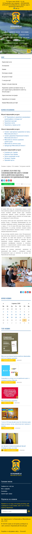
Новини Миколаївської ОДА (10, 103)
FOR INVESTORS (24, 46)
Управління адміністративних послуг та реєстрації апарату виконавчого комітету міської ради (14, 90)
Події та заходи (7, 403)
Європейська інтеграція (8, 99)
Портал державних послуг (12, 156)
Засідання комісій (25, 166)
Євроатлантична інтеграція (10, 95)
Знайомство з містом (14, 32)
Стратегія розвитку (24, 43)
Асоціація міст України (11, 152)
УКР (16, 8)
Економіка (15, 35)
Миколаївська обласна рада (13, 143)
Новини (4, 69)
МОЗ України (26, 37)
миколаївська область (16, 27)
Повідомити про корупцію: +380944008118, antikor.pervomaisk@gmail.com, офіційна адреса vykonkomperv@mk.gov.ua (16, 4)
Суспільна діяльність (8, 360)
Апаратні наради (8, 428)
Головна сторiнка (6, 166)
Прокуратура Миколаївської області (15, 145)
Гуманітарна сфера (24, 35)
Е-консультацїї (6, 80)
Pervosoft (23, 531)
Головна (6, 32)
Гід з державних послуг (19, 40)
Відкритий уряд (7, 35)
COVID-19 (9, 40)
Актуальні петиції (7, 77)
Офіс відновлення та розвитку (11, 46)
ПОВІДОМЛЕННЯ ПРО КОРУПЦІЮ (11, 43)
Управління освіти (10, 123)
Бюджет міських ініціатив (9, 84)
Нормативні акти (7, 62)
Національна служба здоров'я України (12, 37)
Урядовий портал (9, 160)
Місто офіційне (25, 32)
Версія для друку (26, 184)
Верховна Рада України (11, 154)
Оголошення (5, 66)
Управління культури (10, 121)
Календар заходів (7, 73)
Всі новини (15, 166)
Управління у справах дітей (12, 125)
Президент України (10, 158)
